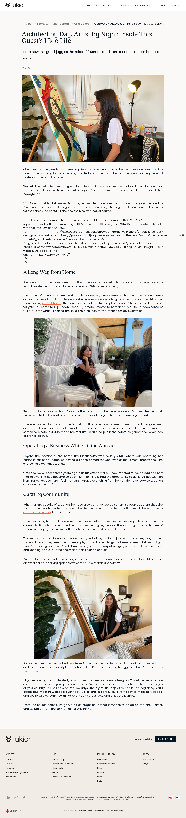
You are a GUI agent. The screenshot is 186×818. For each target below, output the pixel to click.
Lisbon (100, 768)
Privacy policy (58, 768)
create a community (37, 512)
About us (162, 5)
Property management (17, 772)
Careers (9, 763)
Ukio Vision (81, 24)
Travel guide (12, 776)
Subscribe (165, 739)
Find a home (92, 5)
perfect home (51, 303)
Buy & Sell (125, 5)
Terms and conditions (62, 776)
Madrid (100, 772)
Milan (99, 776)
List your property (144, 5)
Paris (99, 781)
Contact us (148, 759)
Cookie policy (58, 759)
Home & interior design (53, 24)
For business (109, 5)
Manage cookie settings (63, 763)
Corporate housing (106, 763)
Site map (56, 772)
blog (29, 24)
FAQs (145, 763)
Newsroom (11, 768)
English (13, 811)
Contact (176, 5)
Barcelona (102, 759)
